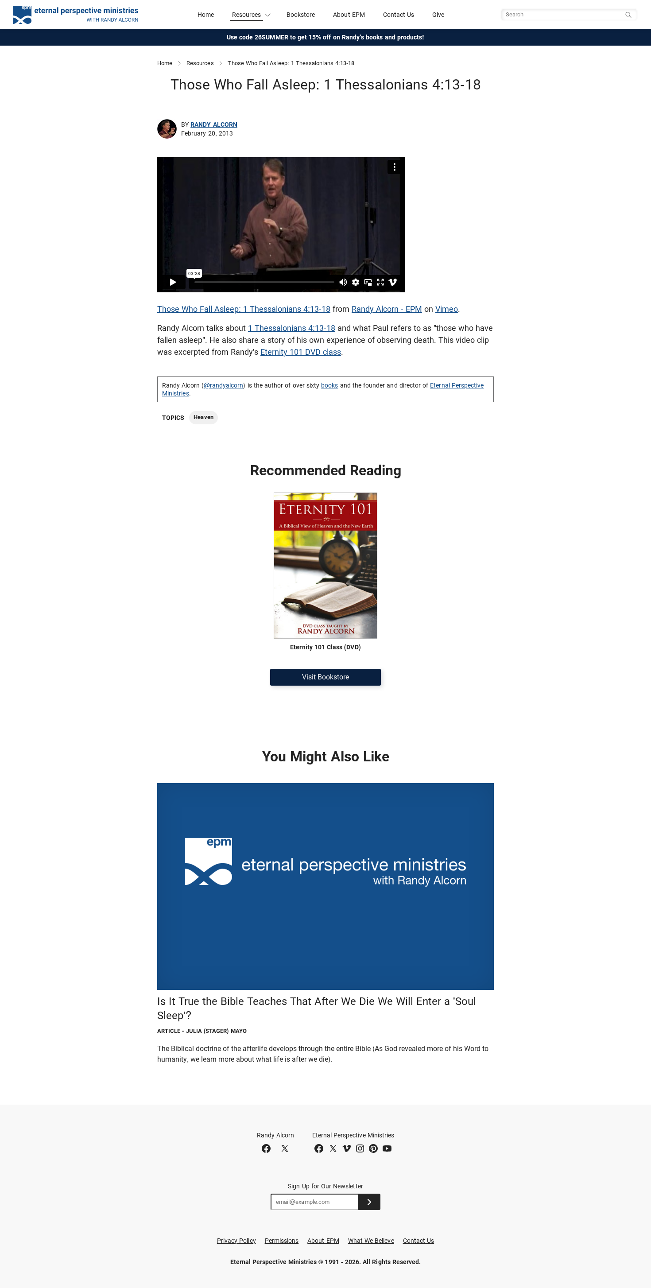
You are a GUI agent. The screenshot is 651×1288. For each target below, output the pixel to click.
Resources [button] (246, 14)
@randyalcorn (224, 385)
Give (438, 14)
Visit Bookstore (325, 677)
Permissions (282, 1240)
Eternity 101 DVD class (300, 352)
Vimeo (446, 309)
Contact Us (399, 14)
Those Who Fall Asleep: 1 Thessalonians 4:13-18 (243, 309)
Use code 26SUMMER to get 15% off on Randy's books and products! (326, 37)
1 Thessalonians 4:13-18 (291, 328)
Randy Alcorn (213, 124)
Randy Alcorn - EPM (387, 309)
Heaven (203, 417)
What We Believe (371, 1240)
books (329, 385)
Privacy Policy (236, 1240)
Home (206, 14)
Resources (200, 63)
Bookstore (301, 14)
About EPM (349, 14)
